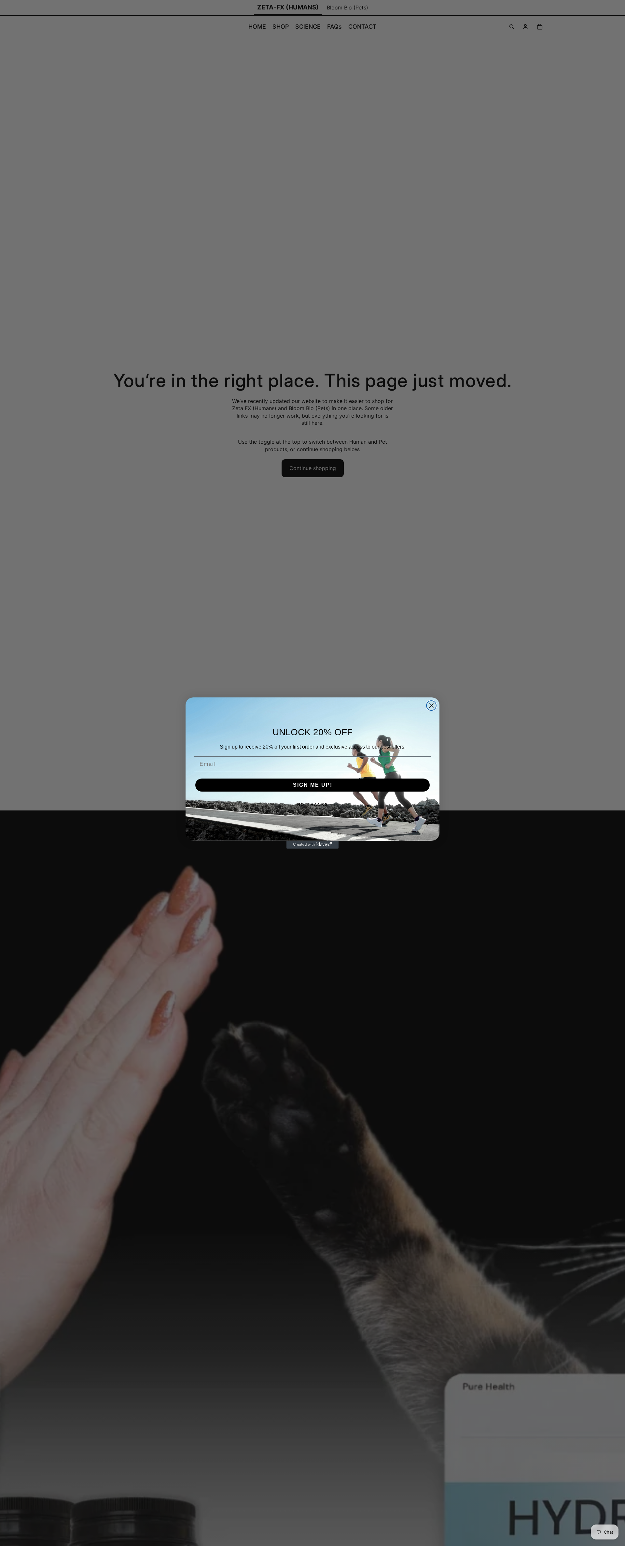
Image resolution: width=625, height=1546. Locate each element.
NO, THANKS (312, 804)
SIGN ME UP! (312, 785)
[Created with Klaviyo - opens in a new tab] (312, 845)
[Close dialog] (431, 705)
